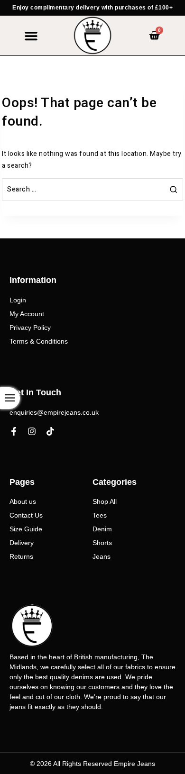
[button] (30, 35)
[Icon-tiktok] (50, 431)
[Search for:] (92, 189)
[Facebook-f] (13, 431)
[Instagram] (32, 431)
